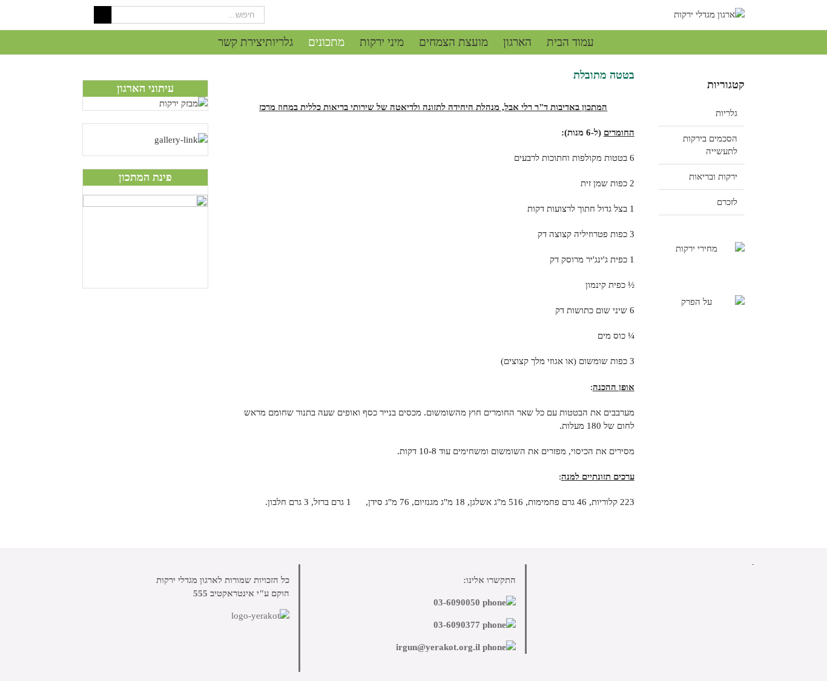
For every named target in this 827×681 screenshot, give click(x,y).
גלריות (726, 113)
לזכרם (727, 202)
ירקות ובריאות (713, 176)
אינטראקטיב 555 (223, 593)
